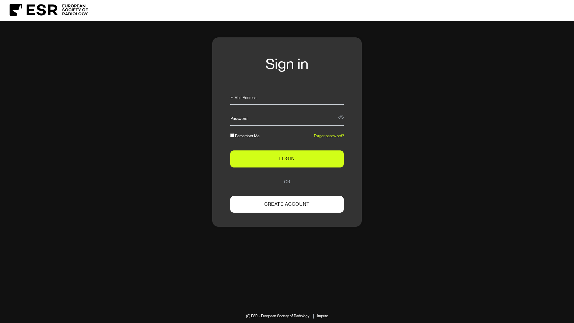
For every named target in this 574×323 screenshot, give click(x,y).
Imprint (322, 316)
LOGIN (287, 159)
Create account (287, 204)
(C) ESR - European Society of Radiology (278, 316)
